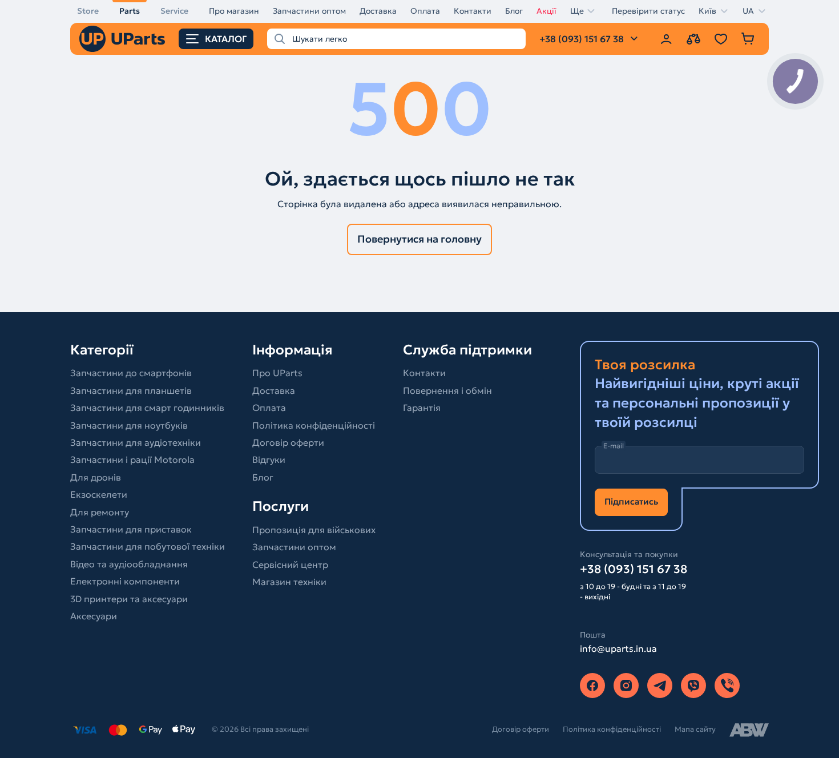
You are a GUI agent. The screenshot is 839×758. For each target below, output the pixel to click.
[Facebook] (592, 685)
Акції (546, 11)
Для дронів (95, 477)
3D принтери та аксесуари (129, 598)
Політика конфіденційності (313, 425)
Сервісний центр (290, 564)
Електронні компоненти (125, 581)
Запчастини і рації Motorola (132, 459)
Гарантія (422, 407)
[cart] (748, 38)
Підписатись (631, 501)
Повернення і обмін (447, 390)
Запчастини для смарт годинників (147, 407)
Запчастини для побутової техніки (147, 546)
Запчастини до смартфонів (131, 372)
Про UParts (277, 372)
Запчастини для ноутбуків (129, 425)
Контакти (472, 11)
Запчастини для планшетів (131, 390)
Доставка (378, 11)
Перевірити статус (648, 11)
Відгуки (268, 459)
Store (88, 11)
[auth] (666, 38)
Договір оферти (288, 442)
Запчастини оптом (309, 11)
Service (174, 11)
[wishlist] (720, 38)
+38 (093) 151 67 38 (633, 569)
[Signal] (727, 685)
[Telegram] (659, 685)
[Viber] (693, 685)
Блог (514, 11)
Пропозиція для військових (314, 529)
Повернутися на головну (419, 238)
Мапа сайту (695, 729)
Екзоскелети (98, 494)
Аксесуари (93, 616)
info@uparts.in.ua (618, 648)
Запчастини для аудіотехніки (135, 442)
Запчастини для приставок (131, 529)
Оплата (425, 11)
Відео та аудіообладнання (129, 564)
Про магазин (234, 11)
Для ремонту (99, 512)
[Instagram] (626, 685)
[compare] (693, 38)
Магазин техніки (289, 581)
